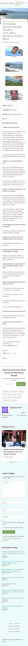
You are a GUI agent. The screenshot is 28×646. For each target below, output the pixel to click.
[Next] (23, 445)
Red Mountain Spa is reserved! (7, 415)
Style (3, 573)
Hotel (19, 394)
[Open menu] (26, 3)
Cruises (3, 586)
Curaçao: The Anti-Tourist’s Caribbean (13, 577)
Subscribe (21, 384)
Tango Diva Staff (8, 42)
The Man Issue (19, 21)
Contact (16, 623)
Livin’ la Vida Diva (21, 414)
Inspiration (4, 565)
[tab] (10, 462)
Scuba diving (6, 400)
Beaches (21, 391)
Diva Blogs (4, 557)
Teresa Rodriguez (9, 457)
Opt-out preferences (14, 631)
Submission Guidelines (14, 626)
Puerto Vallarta (17, 397)
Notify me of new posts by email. (13, 527)
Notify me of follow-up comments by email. (13, 523)
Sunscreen (14, 400)
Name (5, 502)
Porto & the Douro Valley (9, 584)
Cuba (9, 394)
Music (10, 397)
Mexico (5, 397)
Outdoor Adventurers (8, 21)
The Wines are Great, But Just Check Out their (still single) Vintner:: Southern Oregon (13, 553)
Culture (3, 594)
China (4, 394)
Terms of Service (14, 629)
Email (5, 509)
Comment (6, 482)
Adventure (5, 391)
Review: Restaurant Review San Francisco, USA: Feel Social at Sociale (14, 451)
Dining (15, 394)
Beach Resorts (13, 391)
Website (5, 517)
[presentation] (14, 438)
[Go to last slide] (4, 445)
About (11, 623)
